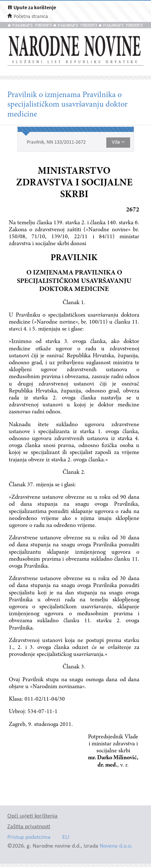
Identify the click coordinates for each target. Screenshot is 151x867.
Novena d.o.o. (116, 846)
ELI (65, 837)
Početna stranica (31, 16)
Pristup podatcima (29, 837)
